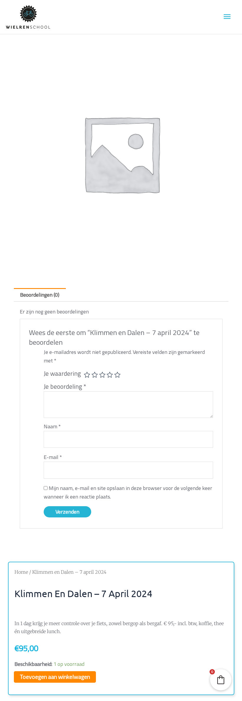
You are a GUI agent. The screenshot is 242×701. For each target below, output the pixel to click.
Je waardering (62, 373)
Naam (52, 426)
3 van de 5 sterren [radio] (102, 375)
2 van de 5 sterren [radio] (94, 375)
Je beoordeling (65, 386)
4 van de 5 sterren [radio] (110, 375)
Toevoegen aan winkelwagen (55, 676)
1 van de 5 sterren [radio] (87, 375)
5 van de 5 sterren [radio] (117, 375)
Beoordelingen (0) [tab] (39, 295)
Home (21, 572)
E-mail (53, 457)
